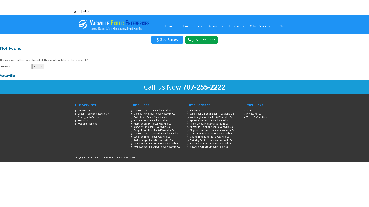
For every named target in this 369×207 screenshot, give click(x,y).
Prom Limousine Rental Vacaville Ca (209, 123)
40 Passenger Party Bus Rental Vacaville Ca (157, 146)
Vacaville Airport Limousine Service (209, 146)
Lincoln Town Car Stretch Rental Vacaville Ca (157, 133)
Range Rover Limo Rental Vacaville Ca (154, 130)
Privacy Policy (253, 113)
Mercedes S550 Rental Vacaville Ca (152, 123)
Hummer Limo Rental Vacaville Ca (152, 120)
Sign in (76, 11)
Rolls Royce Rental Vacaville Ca (150, 117)
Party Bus (195, 110)
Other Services (260, 26)
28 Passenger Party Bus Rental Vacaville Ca (157, 143)
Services (214, 26)
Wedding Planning (87, 123)
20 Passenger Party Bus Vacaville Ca (153, 140)
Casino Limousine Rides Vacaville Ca (209, 136)
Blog (86, 11)
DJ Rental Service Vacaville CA (93, 113)
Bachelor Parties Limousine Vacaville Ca (211, 143)
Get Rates (168, 39)
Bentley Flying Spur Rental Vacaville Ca (154, 113)
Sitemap (250, 110)
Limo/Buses (191, 26)
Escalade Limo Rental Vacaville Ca (152, 136)
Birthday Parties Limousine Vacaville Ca (211, 140)
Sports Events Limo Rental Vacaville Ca (210, 120)
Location (234, 26)
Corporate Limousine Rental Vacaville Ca (212, 133)
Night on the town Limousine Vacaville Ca (212, 130)
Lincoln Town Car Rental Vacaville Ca (153, 110)
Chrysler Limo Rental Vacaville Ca (152, 127)
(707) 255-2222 (203, 39)
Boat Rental (84, 120)
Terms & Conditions (257, 117)
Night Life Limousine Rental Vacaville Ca (211, 127)
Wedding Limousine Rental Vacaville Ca (211, 117)
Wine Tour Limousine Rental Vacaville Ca (212, 113)
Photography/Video (88, 117)
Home (169, 26)
